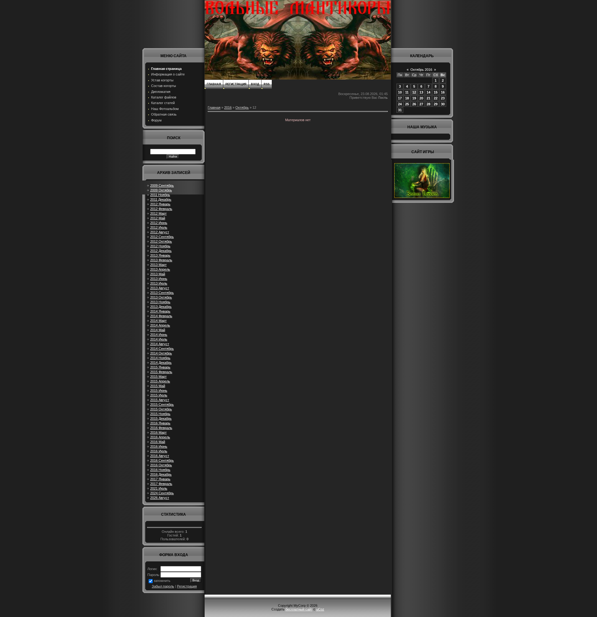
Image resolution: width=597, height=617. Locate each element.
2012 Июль (158, 227)
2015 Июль (158, 395)
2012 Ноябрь (160, 246)
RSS (267, 84)
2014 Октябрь (161, 353)
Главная (214, 84)
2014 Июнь (158, 334)
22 (435, 98)
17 (400, 98)
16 (443, 92)
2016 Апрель (160, 437)
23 (443, 98)
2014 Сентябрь (162, 348)
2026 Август (159, 498)
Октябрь (242, 107)
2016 (228, 107)
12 (414, 92)
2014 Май (157, 330)
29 (435, 104)
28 (428, 104)
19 (414, 98)
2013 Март (158, 265)
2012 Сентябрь (162, 237)
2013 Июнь (158, 279)
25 (407, 104)
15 (435, 92)
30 (443, 104)
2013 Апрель (160, 269)
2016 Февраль (161, 428)
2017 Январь (160, 479)
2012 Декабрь (161, 251)
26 (414, 104)
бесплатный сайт (298, 609)
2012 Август (159, 232)
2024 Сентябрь (162, 493)
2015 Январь (160, 367)
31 (400, 110)
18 (407, 98)
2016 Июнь (158, 446)
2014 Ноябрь (160, 358)
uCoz (320, 609)
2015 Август (159, 400)
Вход (255, 84)
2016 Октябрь (161, 465)
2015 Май (157, 386)
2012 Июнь (158, 223)
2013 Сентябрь (162, 293)
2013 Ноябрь (160, 302)
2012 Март (158, 213)
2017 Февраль (161, 484)
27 (421, 104)
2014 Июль (158, 339)
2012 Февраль (161, 209)
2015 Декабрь (161, 418)
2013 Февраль (161, 260)
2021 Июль (158, 488)
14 (428, 92)
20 (421, 98)
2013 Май (157, 274)
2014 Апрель (160, 325)
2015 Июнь (158, 390)
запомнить (162, 581)
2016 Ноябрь (160, 470)
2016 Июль (158, 451)
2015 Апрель (160, 381)
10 (400, 92)
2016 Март (158, 432)
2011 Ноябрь (160, 195)
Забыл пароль (163, 586)
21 (428, 98)
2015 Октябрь (161, 409)
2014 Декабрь (161, 362)
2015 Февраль (161, 372)
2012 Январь (160, 204)
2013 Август (159, 288)
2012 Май (157, 218)
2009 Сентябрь (162, 185)
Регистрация (187, 586)
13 (421, 92)
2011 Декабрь (160, 199)
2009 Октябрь (161, 190)
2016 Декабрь (161, 474)
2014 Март (158, 320)
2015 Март (158, 376)
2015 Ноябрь (160, 414)
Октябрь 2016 (421, 69)
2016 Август (159, 456)
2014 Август (159, 344)
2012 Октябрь (161, 241)
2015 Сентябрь (162, 404)
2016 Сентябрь (162, 460)
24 (400, 104)
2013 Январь (160, 255)
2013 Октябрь (161, 297)
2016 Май (157, 442)
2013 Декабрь (161, 306)
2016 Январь (160, 423)
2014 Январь (160, 311)
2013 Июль (158, 283)
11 (407, 92)
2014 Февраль (161, 316)
